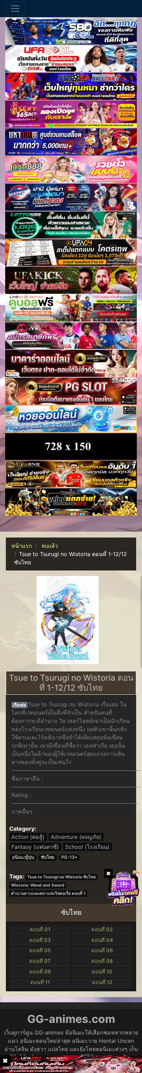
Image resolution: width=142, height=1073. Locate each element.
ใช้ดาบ (19, 737)
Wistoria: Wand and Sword (37, 885)
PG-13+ (69, 857)
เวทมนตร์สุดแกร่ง (85, 753)
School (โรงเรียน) (87, 846)
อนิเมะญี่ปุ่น (23, 857)
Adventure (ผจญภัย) (76, 836)
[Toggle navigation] (15, 8)
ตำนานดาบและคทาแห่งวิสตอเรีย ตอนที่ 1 (48, 893)
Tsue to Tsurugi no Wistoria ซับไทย (61, 876)
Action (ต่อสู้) (27, 836)
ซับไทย (47, 857)
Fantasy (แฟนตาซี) (35, 846)
